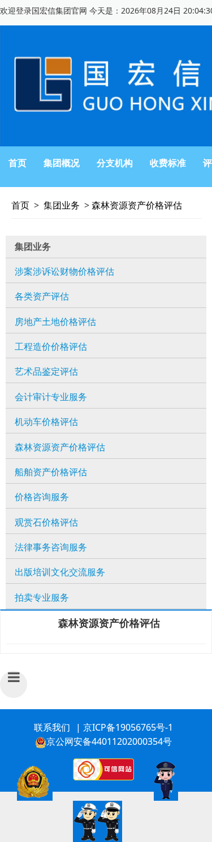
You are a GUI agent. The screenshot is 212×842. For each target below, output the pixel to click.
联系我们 (52, 727)
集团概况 (62, 163)
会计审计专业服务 (51, 396)
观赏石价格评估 (46, 522)
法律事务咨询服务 (51, 547)
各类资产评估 (42, 296)
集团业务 (62, 205)
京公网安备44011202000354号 (109, 741)
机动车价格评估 (46, 421)
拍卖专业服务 (42, 597)
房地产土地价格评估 (55, 321)
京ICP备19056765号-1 (128, 727)
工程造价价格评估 (51, 346)
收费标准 (168, 163)
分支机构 (115, 163)
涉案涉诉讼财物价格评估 (64, 271)
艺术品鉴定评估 (46, 371)
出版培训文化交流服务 (60, 572)
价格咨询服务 (42, 497)
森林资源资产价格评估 (137, 205)
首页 (17, 163)
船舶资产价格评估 (51, 472)
